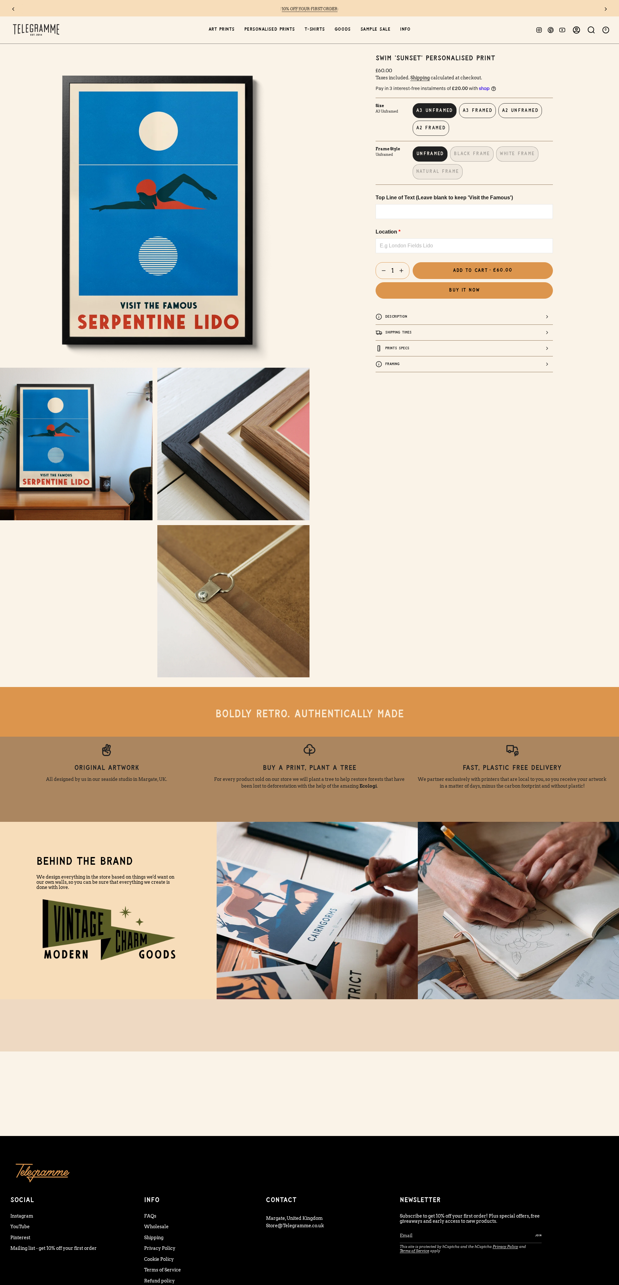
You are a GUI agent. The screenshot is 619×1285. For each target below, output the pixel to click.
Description (396, 316)
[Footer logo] (42, 1172)
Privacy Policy (159, 1248)
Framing (392, 364)
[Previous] (13, 9)
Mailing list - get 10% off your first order (53, 1248)
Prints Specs (397, 348)
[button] (222, 29)
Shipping (420, 77)
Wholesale (156, 1226)
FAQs (150, 1216)
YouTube (20, 1226)
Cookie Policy (159, 1259)
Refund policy (159, 1280)
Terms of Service (162, 1269)
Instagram (21, 1216)
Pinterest (20, 1237)
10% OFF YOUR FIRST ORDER (310, 8)
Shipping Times (398, 332)
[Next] (606, 9)
